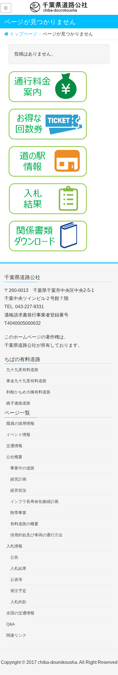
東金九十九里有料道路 (26, 381)
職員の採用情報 (20, 423)
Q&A (10, 624)
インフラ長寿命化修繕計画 (34, 501)
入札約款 (18, 602)
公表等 (16, 579)
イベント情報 (18, 434)
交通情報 (14, 445)
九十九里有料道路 (22, 369)
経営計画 (18, 479)
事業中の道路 (22, 468)
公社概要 (14, 457)
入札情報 (14, 546)
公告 (14, 557)
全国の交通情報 (20, 613)
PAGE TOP (109, 649)
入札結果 (18, 568)
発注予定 (18, 590)
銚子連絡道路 (18, 403)
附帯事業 (18, 512)
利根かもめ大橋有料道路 (28, 392)
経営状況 (18, 490)
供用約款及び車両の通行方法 (36, 535)
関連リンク (16, 635)
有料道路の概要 (24, 523)
